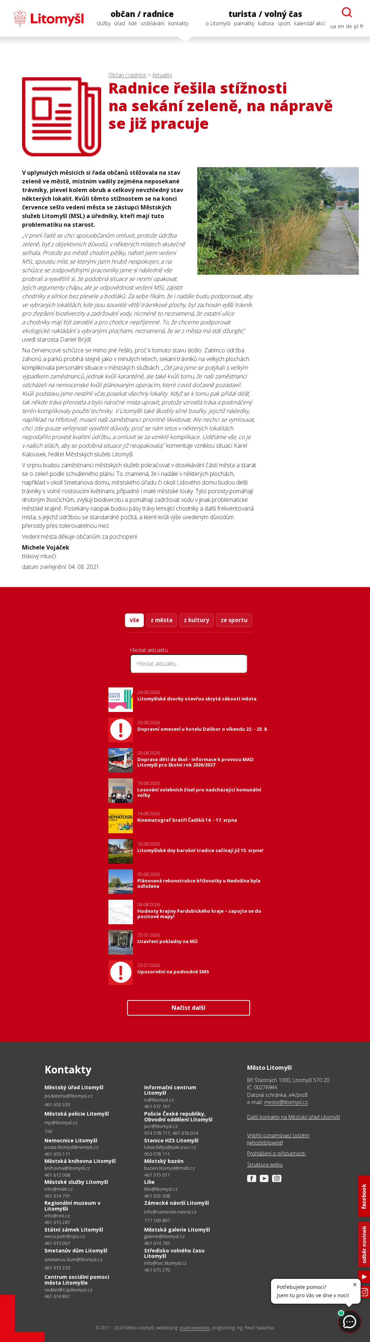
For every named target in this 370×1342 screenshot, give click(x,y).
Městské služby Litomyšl (76, 1181)
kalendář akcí (309, 23)
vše (134, 620)
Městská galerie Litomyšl (177, 1229)
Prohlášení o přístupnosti (276, 1153)
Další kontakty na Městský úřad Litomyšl (293, 1116)
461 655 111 (57, 1154)
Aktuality (162, 74)
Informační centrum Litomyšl (170, 1090)
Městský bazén (164, 1161)
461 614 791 (57, 1196)
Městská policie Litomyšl (76, 1113)
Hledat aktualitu (149, 649)
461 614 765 (157, 1243)
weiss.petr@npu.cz (64, 1236)
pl (356, 26)
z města (161, 620)
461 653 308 (157, 1196)
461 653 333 (57, 1104)
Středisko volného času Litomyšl (174, 1253)
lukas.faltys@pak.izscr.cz (170, 1147)
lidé (133, 23)
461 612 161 (157, 1106)
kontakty (178, 23)
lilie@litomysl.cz (161, 1189)
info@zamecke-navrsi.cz (170, 1212)
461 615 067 (57, 1243)
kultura (266, 23)
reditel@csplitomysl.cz (68, 1290)
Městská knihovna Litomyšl (80, 1161)
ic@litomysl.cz (159, 1100)
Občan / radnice (127, 74)
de (349, 26)
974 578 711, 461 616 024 (171, 1133)
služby (103, 23)
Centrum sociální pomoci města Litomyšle (76, 1279)
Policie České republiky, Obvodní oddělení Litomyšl (178, 1116)
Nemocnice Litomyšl (70, 1140)
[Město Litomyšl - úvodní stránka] (45, 18)
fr (361, 26)
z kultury (196, 620)
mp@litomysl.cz (61, 1122)
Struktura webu (265, 1164)
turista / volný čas (265, 13)
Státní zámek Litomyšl (73, 1229)
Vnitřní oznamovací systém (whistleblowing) (278, 1139)
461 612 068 (57, 1175)
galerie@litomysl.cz (164, 1236)
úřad (119, 23)
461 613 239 (57, 1267)
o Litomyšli (218, 23)
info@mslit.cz (58, 1189)
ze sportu (234, 620)
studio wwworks (195, 1328)
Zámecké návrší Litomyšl (176, 1202)
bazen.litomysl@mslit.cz (169, 1168)
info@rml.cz (57, 1216)
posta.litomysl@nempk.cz (71, 1147)
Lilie (149, 1181)
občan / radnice (142, 13)
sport (284, 23)
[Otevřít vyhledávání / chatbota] (346, 12)
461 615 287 (57, 1222)
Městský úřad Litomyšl (73, 1087)
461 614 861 (57, 1296)
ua (333, 26)
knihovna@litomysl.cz (67, 1168)
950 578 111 (157, 1154)
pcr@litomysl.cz (161, 1126)
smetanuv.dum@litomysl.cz (73, 1259)
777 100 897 (157, 1220)
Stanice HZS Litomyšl (171, 1140)
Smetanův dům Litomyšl (75, 1250)
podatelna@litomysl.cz (68, 1096)
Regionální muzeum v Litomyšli (72, 1205)
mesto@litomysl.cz (286, 1102)
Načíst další (189, 1008)
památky (244, 23)
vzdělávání (152, 23)
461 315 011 (157, 1175)
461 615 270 (157, 1270)
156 (48, 1131)
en (341, 26)
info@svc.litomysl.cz (165, 1263)
